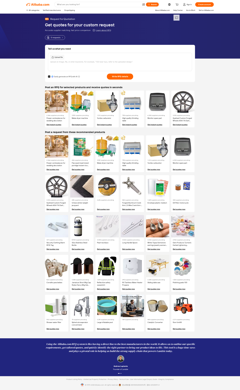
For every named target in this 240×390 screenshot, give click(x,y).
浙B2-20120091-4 (153, 385)
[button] (143, 4)
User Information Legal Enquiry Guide (143, 379)
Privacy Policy (113, 379)
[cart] (177, 5)
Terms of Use (124, 379)
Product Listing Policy (74, 379)
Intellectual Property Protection (95, 379)
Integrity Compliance (166, 379)
